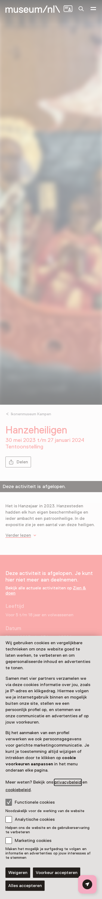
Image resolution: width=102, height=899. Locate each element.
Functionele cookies (35, 802)
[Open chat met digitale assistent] (87, 884)
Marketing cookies (33, 840)
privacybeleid (67, 782)
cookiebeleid (18, 789)
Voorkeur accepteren (57, 872)
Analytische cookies (35, 819)
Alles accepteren (25, 885)
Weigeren (17, 872)
